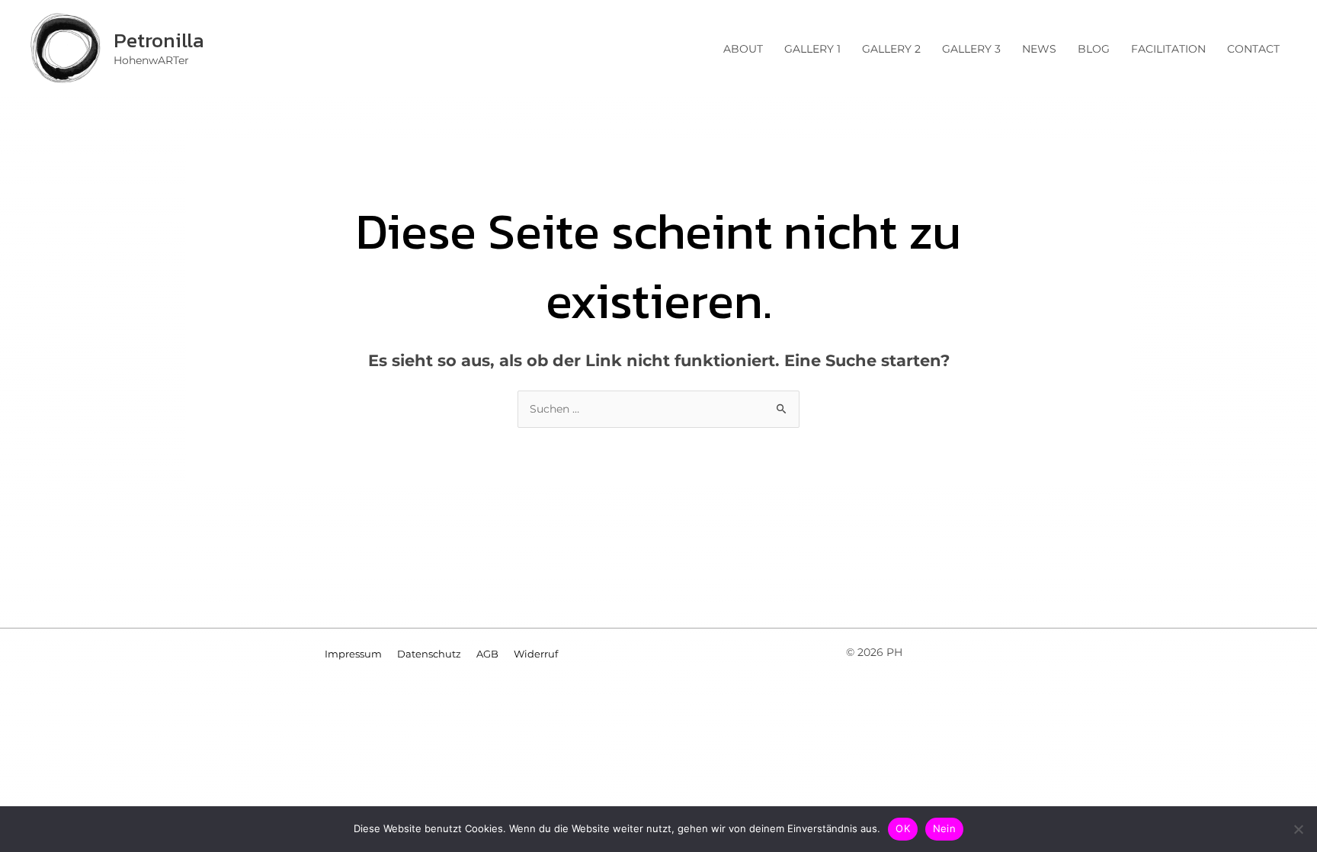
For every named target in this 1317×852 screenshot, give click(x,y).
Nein (944, 828)
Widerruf (536, 654)
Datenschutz (429, 654)
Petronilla (159, 40)
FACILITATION (1168, 49)
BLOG (1094, 49)
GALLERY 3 (971, 49)
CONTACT (1253, 49)
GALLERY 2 (891, 49)
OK (903, 828)
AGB (487, 654)
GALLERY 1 (812, 49)
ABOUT (743, 49)
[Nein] (1298, 829)
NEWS (1039, 49)
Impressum (353, 654)
